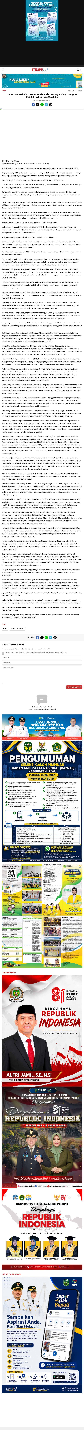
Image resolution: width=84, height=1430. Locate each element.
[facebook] (33, 104)
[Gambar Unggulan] (42, 133)
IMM (5, 629)
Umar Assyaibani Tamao (41, 101)
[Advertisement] (42, 1412)
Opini (4, 91)
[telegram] (46, 104)
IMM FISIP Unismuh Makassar (18, 629)
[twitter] (37, 104)
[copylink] (50, 104)
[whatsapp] (42, 104)
